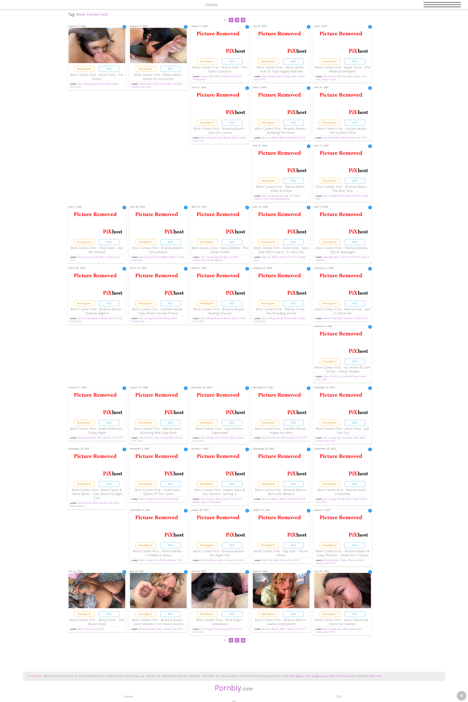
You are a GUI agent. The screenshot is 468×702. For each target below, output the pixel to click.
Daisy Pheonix (349, 560)
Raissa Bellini (282, 198)
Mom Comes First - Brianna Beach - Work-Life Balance (281, 492)
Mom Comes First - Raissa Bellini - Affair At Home (281, 189)
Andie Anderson (87, 437)
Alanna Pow (330, 318)
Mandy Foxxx (283, 318)
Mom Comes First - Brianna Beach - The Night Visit (219, 553)
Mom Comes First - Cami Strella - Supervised (220, 431)
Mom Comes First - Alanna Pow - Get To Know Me (342, 311)
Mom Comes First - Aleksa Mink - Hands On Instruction (158, 77)
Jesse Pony (97, 83)
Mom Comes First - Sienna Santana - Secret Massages (342, 250)
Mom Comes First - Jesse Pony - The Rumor (97, 77)
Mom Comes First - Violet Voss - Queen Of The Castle (158, 492)
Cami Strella (331, 376)
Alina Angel (207, 629)
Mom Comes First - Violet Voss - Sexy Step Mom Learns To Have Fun (281, 250)
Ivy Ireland (345, 376)
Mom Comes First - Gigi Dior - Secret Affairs (281, 553)
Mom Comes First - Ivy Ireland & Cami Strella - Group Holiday (342, 369)
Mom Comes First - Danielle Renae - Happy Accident (281, 431)
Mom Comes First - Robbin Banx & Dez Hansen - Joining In (219, 492)
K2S (109, 68)
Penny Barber (168, 560)
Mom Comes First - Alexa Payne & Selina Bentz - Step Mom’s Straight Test (97, 494)
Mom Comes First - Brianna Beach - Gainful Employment (281, 622)
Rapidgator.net (299, 676)
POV (78, 87)
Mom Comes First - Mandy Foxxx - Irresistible (342, 492)
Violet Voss (173, 498)
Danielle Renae (162, 318)
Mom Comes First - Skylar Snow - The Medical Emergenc (342, 69)
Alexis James (269, 76)
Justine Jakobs (331, 137)
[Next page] (243, 20)
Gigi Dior (267, 560)
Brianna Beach (222, 137)
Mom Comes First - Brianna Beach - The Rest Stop (342, 189)
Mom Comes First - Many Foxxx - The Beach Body (96, 622)
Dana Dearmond (346, 629)
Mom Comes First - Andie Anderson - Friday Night (97, 431)
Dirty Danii (84, 257)
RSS (339, 697)
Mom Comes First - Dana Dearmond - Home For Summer (342, 622)
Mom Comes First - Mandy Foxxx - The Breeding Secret (281, 311)
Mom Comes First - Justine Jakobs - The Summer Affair (342, 131)
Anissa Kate (207, 76)
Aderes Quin (146, 437)
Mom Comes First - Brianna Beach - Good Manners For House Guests (158, 622)
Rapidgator (84, 68)
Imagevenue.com (323, 676)
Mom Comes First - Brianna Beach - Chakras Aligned (97, 311)
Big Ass (280, 195)
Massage (328, 257)
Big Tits (172, 83)
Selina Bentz (77, 506)
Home (128, 697)
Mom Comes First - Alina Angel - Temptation (219, 622)
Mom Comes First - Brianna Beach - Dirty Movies (158, 250)
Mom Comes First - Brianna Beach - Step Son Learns (219, 131)
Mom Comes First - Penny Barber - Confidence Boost (158, 553)
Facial (95, 257)
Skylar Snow (329, 79)
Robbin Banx (200, 502)
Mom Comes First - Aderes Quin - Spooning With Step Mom (158, 431)
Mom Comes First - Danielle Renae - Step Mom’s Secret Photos (158, 311)
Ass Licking (84, 83)
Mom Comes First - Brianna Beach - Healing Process (219, 311)
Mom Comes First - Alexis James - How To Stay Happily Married (281, 69)
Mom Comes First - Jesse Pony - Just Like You (342, 431)
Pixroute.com (346, 676)
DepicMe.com (372, 676)
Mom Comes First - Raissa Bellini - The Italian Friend (219, 250)
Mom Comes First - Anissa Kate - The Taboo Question (220, 69)
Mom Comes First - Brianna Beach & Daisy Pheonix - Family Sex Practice (343, 553)
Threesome (199, 79)
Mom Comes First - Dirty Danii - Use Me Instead (97, 250)
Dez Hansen (208, 498)
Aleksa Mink (146, 83)
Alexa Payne (85, 503)
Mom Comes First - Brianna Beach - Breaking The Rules (281, 131)
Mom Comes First (225, 76)
